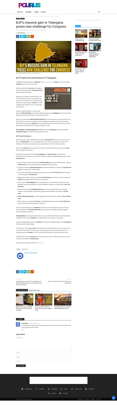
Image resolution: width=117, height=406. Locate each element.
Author (18, 249)
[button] (99, 12)
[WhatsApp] (28, 36)
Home (17, 16)
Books (37, 12)
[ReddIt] (32, 36)
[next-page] (20, 313)
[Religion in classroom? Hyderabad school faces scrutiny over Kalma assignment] (24, 300)
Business (28, 12)
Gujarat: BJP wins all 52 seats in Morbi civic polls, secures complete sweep (43, 308)
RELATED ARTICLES (22, 290)
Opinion (56, 304)
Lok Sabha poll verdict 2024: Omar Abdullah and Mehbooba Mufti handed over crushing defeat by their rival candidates (29, 283)
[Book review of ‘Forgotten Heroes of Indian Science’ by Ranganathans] (95, 47)
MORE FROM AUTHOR (34, 290)
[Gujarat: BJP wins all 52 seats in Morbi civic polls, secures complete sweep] (43, 300)
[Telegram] (25, 36)
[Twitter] (21, 36)
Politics (19, 12)
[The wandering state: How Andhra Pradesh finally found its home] (62, 300)
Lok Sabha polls (48, 82)
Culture (43, 12)
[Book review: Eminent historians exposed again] (95, 33)
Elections (27, 16)
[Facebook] (17, 36)
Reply (23, 329)
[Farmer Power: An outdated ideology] (81, 33)
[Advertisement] (72, 5)
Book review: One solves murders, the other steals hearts (81, 54)
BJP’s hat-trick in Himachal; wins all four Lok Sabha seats (59, 282)
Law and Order (19, 304)
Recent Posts (25, 249)
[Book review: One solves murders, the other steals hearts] (81, 47)
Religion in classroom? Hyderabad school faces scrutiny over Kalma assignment (24, 308)
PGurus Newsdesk (21, 32)
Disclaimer (87, 399)
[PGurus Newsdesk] (20, 256)
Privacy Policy (80, 399)
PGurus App (39, 243)
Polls (36, 304)
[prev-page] (17, 313)
